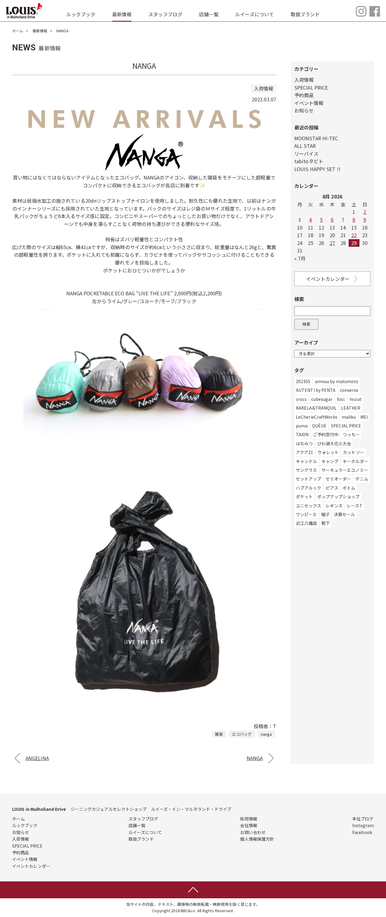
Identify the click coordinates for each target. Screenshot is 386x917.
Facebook (362, 832)
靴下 (325, 523)
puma (302, 426)
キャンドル (306, 461)
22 (354, 235)
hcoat (356, 399)
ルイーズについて (254, 14)
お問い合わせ (253, 832)
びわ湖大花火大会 (334, 443)
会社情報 (248, 825)
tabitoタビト (308, 161)
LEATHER (351, 408)
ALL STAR (305, 145)
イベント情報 (309, 102)
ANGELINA (37, 758)
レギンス (334, 506)
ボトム (349, 488)
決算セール (344, 514)
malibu (349, 417)
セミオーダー (338, 479)
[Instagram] (361, 14)
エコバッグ (242, 734)
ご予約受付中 (326, 434)
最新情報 (121, 14)
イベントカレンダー (328, 278)
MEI (364, 417)
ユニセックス (308, 506)
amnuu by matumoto (337, 381)
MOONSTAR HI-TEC (316, 138)
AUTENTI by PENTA (316, 390)
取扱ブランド (305, 14)
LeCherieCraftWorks (316, 417)
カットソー (353, 452)
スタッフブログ (165, 14)
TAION (302, 434)
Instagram (363, 825)
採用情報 (248, 819)
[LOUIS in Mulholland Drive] (24, 10)
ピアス (332, 488)
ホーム (17, 30)
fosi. (341, 399)
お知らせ (304, 110)
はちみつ (304, 443)
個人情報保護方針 (257, 839)
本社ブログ (363, 819)
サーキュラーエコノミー (344, 470)
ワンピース (306, 514)
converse (349, 390)
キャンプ (329, 461)
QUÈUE (319, 426)
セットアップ (308, 479)
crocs (301, 399)
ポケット (304, 496)
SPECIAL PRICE (311, 87)
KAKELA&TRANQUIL (316, 408)
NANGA (255, 758)
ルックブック (81, 14)
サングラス (306, 470)
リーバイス (306, 153)
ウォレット (328, 452)
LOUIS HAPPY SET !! (317, 169)
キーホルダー (355, 461)
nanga (266, 734)
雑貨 (219, 734)
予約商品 (304, 95)
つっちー (351, 434)
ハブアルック (308, 488)
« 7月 (299, 258)
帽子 (325, 514)
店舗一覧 (208, 14)
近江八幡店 (306, 523)
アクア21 (304, 452)
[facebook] (374, 14)
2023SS (303, 381)
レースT (354, 506)
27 (332, 242)
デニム (361, 479)
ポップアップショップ (338, 496)
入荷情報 (304, 79)
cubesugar (322, 399)
